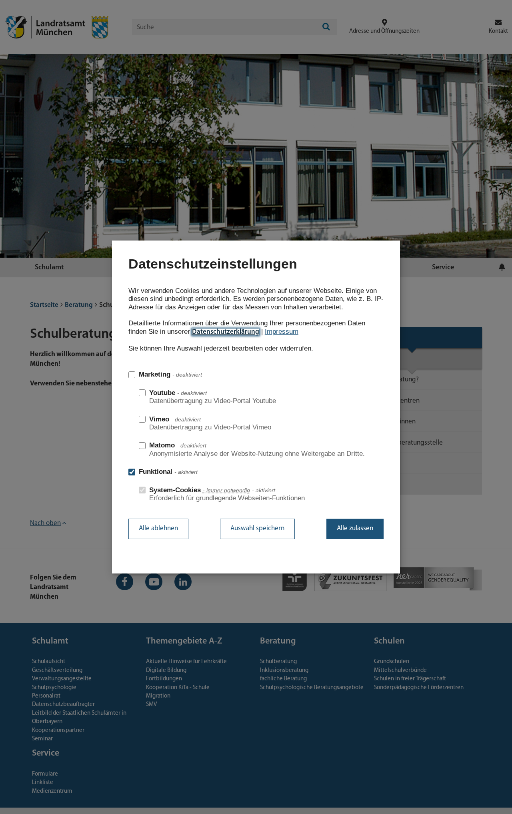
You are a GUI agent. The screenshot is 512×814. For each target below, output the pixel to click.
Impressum (281, 331)
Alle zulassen (355, 528)
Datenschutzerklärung (225, 332)
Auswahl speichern (257, 528)
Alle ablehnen (158, 528)
